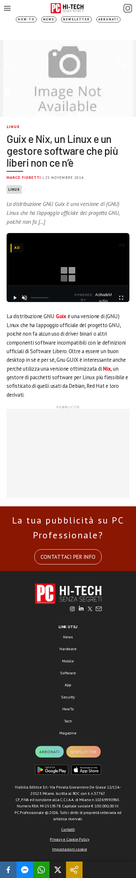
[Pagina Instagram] (127, 8)
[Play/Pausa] (15, 297)
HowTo (68, 708)
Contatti (68, 829)
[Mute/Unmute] (24, 297)
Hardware (67, 648)
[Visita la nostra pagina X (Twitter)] (89, 609)
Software (68, 672)
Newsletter (76, 19)
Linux (13, 126)
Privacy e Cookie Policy (69, 839)
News (48, 19)
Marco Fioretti (24, 177)
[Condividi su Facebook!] (8, 869)
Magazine (67, 732)
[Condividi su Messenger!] (25, 869)
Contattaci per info (68, 556)
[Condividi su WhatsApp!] (41, 869)
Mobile (68, 660)
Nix (107, 368)
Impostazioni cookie (69, 849)
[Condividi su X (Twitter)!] (58, 869)
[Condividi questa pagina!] (74, 869)
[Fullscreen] (121, 297)
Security (68, 696)
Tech (68, 721)
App (68, 684)
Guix (61, 316)
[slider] (40, 297)
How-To (26, 19)
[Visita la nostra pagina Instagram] (72, 609)
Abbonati (108, 19)
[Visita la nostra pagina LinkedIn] (81, 609)
